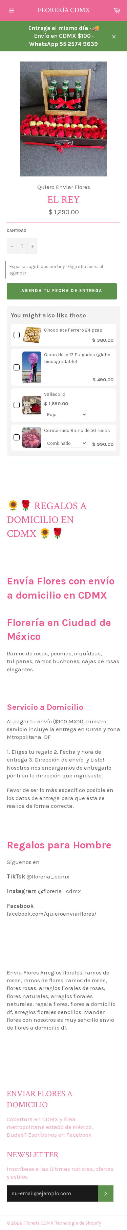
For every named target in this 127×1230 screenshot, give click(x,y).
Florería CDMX (64, 10)
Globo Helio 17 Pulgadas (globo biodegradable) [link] (77, 358)
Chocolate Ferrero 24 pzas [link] (73, 330)
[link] (31, 335)
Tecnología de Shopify (78, 1223)
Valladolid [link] (54, 394)
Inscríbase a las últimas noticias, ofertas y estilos (60, 1172)
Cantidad (16, 230)
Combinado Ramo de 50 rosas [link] (77, 430)
